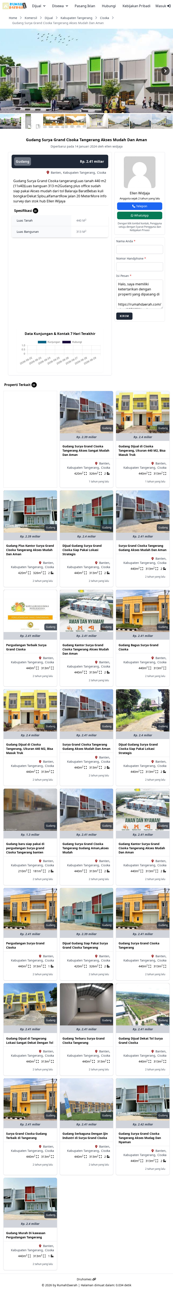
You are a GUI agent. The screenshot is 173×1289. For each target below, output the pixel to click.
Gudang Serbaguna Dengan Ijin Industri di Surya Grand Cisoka (85, 1136)
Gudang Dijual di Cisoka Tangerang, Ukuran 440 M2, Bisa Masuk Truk (142, 450)
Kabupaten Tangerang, (79, 173)
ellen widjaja (140, 193)
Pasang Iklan (85, 6)
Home (13, 18)
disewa (58, 6)
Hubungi (109, 6)
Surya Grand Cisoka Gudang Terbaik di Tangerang (26, 1136)
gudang (22, 161)
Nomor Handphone (131, 258)
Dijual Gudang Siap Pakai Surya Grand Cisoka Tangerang (85, 945)
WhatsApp (141, 215)
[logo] (15, 6)
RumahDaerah (67, 1285)
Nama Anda (125, 241)
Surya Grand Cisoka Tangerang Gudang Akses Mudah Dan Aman (142, 548)
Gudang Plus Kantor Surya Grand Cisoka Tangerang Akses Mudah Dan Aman (30, 550)
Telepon (141, 206)
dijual (36, 6)
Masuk (161, 6)
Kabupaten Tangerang (76, 18)
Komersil (31, 18)
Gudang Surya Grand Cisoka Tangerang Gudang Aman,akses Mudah (85, 848)
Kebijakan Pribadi (136, 6)
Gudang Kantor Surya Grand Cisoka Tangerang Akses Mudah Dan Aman (85, 649)
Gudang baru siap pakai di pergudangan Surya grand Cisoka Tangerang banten (25, 848)
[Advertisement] (30, 417)
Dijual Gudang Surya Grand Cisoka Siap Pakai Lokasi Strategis (82, 550)
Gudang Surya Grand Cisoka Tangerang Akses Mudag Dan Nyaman (140, 1138)
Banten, (56, 173)
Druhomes (84, 1279)
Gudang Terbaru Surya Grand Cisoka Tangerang (83, 1040)
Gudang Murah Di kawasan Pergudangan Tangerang (25, 1235)
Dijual (49, 18)
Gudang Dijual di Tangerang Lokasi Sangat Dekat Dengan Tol (29, 1040)
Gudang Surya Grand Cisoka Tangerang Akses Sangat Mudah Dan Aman (85, 450)
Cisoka (104, 18)
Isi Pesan (123, 276)
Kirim (124, 316)
